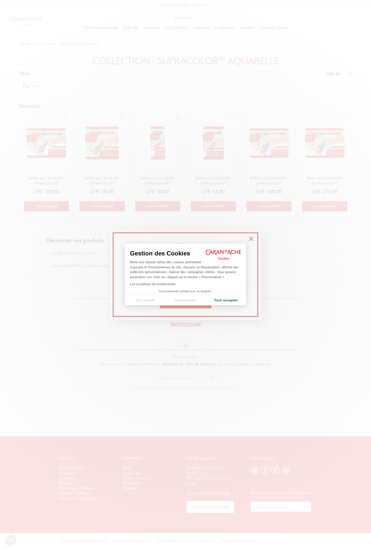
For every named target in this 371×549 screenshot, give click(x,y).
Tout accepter (226, 300)
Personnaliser (185, 300)
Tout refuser (145, 300)
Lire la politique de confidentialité (152, 284)
